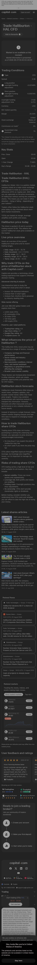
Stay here (18, 961)
